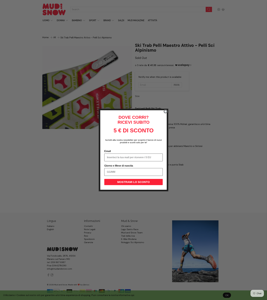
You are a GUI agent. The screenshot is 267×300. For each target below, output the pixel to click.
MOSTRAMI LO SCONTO (133, 182)
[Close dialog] (165, 111)
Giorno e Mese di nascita (118, 165)
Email (107, 151)
